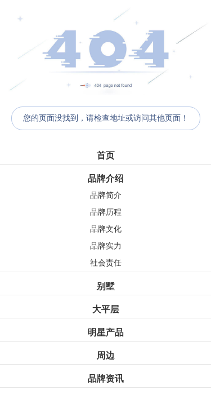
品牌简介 (106, 195)
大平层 (105, 309)
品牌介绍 (106, 178)
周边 (106, 355)
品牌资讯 (106, 378)
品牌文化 (106, 229)
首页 (106, 155)
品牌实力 (106, 246)
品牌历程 (106, 212)
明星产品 (106, 332)
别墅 (106, 286)
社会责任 (106, 263)
